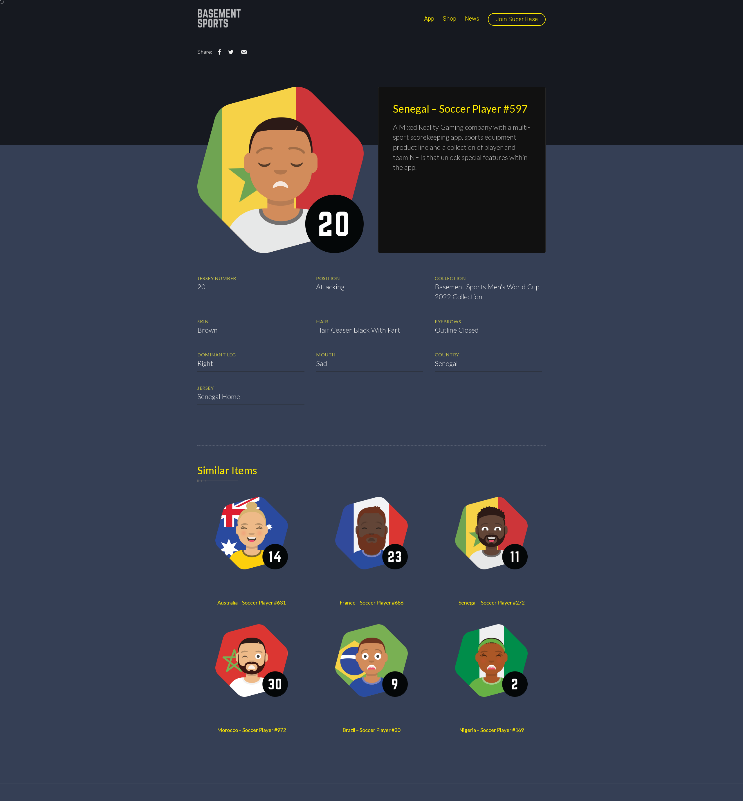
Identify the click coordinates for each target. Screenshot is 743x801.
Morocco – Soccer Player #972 (251, 730)
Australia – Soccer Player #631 (251, 602)
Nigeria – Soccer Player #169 (491, 730)
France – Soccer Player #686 (371, 602)
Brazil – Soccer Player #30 (371, 730)
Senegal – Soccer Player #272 (491, 602)
